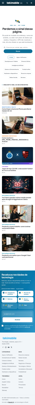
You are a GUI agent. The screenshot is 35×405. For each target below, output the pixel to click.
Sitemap (4, 390)
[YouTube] (9, 347)
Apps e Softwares (21, 57)
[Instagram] (6, 347)
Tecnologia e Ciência (25, 366)
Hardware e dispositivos (11, 73)
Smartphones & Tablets (11, 61)
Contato (21, 382)
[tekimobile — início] (14, 3)
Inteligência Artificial (17, 65)
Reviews (23, 77)
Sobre (20, 379)
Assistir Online (6, 382)
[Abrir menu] (3, 2)
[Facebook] (3, 347)
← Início (11, 57)
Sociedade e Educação (25, 369)
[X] (11, 347)
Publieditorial (22, 372)
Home (3, 379)
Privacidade (22, 384)
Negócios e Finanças (25, 363)
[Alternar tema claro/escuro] (31, 3)
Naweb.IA (11, 402)
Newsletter (5, 387)
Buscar (18, 51)
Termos (21, 387)
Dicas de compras (26, 73)
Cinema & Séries (25, 61)
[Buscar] (27, 3)
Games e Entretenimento (12, 69)
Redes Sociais (13, 77)
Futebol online (26, 69)
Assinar (17, 320)
